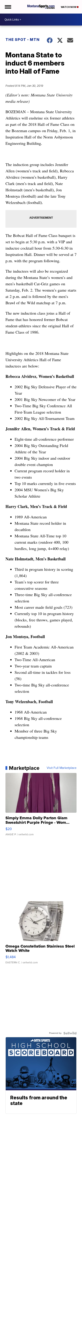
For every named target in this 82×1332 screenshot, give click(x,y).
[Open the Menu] (7, 6)
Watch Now (69, 7)
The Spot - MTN (22, 39)
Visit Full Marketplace (62, 768)
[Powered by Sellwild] (70, 1033)
